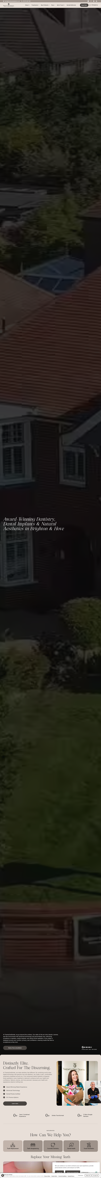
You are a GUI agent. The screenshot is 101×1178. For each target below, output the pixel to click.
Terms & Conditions (62, 1176)
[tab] (12, 1146)
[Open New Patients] (49, 5)
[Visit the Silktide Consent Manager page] (96, 1172)
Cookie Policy (54, 1176)
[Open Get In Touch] (64, 5)
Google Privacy (71, 1176)
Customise (80, 1175)
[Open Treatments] (38, 5)
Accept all (59, 1172)
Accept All (95, 1175)
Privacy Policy (47, 1176)
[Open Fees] (54, 5)
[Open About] (29, 5)
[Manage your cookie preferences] (2, 1175)
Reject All (88, 1175)
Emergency (95, 5)
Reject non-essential (72, 1172)
